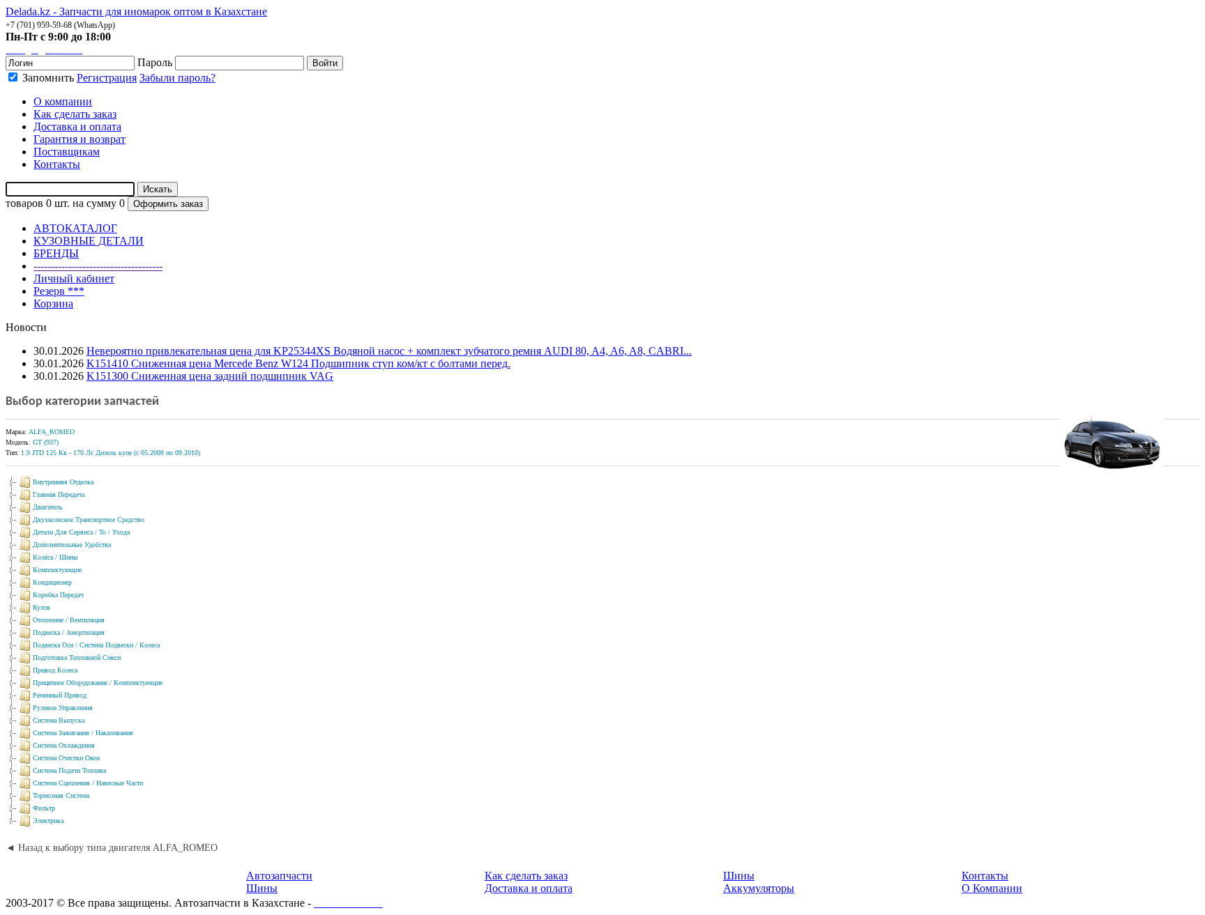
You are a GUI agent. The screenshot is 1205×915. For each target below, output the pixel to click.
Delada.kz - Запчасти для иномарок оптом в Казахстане (136, 11)
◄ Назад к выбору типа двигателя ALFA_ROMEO (112, 848)
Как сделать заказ (526, 876)
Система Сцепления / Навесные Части (88, 783)
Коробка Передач (58, 595)
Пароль (154, 62)
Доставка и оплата (529, 888)
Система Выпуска (58, 720)
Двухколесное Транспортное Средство (88, 519)
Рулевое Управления (63, 708)
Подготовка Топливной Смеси (77, 657)
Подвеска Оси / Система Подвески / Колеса (96, 645)
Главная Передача (58, 494)
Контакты (985, 876)
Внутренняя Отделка (63, 482)
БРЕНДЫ (56, 253)
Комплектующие (57, 570)
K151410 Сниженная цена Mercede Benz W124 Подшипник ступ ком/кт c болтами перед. (298, 363)
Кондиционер (52, 582)
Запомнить (47, 78)
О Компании (992, 888)
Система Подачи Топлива (69, 770)
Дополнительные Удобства (72, 544)
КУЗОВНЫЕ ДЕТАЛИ (88, 241)
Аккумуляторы (758, 888)
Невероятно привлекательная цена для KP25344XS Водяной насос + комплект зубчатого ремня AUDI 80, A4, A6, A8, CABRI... (389, 351)
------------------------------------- (97, 266)
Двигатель (48, 507)
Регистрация (107, 78)
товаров (24, 203)
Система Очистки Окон (66, 758)
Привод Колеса (55, 670)
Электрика (48, 820)
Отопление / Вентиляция (69, 620)
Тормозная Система (61, 795)
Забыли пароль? (177, 78)
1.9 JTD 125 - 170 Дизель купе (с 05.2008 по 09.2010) (110, 452)
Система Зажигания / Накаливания (83, 733)
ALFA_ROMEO (52, 432)
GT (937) (46, 442)
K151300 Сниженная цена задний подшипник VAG (209, 376)
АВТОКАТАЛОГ (75, 228)
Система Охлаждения (64, 745)
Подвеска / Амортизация (69, 632)
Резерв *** (58, 291)
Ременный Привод (59, 695)
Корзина (53, 303)
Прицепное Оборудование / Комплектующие (97, 682)
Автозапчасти (279, 876)
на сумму (94, 203)
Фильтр (44, 808)
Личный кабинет (73, 278)
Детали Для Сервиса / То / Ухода (81, 532)
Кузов (41, 607)
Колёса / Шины (55, 557)
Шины (262, 888)
